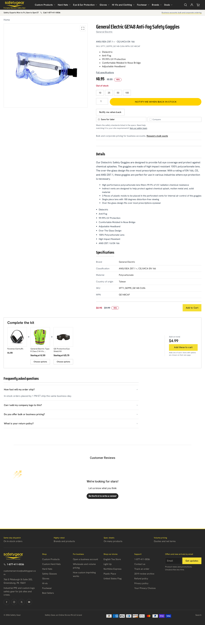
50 (118, 92)
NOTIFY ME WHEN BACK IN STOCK (155, 101)
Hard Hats (63, 4)
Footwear (142, 4)
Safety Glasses (49, 573)
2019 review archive (144, 573)
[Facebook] (7, 602)
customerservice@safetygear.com (20, 572)
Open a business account (85, 559)
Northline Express (112, 568)
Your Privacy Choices (145, 588)
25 (109, 92)
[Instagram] (14, 602)
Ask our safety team (138, 128)
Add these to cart (183, 347)
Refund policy (141, 578)
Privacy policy (141, 583)
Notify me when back (110, 112)
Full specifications (105, 72)
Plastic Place (110, 573)
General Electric (104, 31)
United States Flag (113, 578)
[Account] (191, 5)
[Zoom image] (83, 28)
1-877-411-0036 (15, 564)
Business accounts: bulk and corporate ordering (181, 12)
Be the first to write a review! (102, 496)
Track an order (141, 568)
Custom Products (44, 4)
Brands (155, 4)
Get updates (191, 560)
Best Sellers (48, 592)
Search (198, 615)
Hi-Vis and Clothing (122, 4)
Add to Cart (192, 307)
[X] (22, 602)
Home (7, 19)
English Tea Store (112, 559)
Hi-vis (45, 583)
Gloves (103, 4)
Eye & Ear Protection (84, 4)
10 (100, 92)
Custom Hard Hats (51, 564)
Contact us (139, 564)
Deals (167, 4)
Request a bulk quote (157, 135)
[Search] (185, 5)
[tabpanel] (45, 65)
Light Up (108, 564)
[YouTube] (29, 602)
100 (127, 92)
